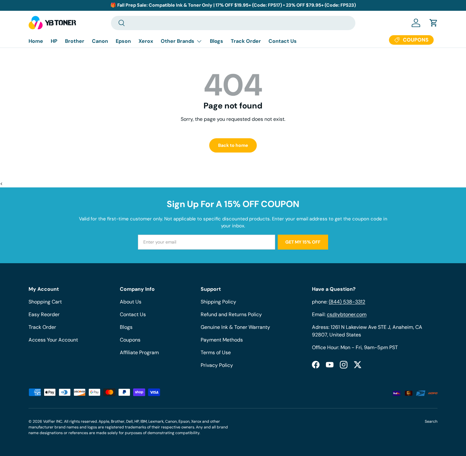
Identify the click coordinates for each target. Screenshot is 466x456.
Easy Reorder (44, 314)
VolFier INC (52, 421)
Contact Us (283, 41)
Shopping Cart (45, 301)
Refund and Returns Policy (231, 314)
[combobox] (233, 23)
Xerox (146, 41)
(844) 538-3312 (347, 301)
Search (431, 421)
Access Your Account (53, 339)
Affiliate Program (139, 352)
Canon (100, 41)
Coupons (130, 339)
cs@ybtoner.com (346, 314)
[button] (434, 23)
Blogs (216, 41)
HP (54, 41)
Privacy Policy (217, 365)
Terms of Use (216, 352)
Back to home (233, 145)
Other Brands (177, 41)
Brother (74, 41)
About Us (130, 301)
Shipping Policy (218, 301)
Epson (123, 41)
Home (36, 41)
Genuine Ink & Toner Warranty (235, 327)
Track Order (246, 41)
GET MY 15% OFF (302, 242)
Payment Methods (222, 339)
